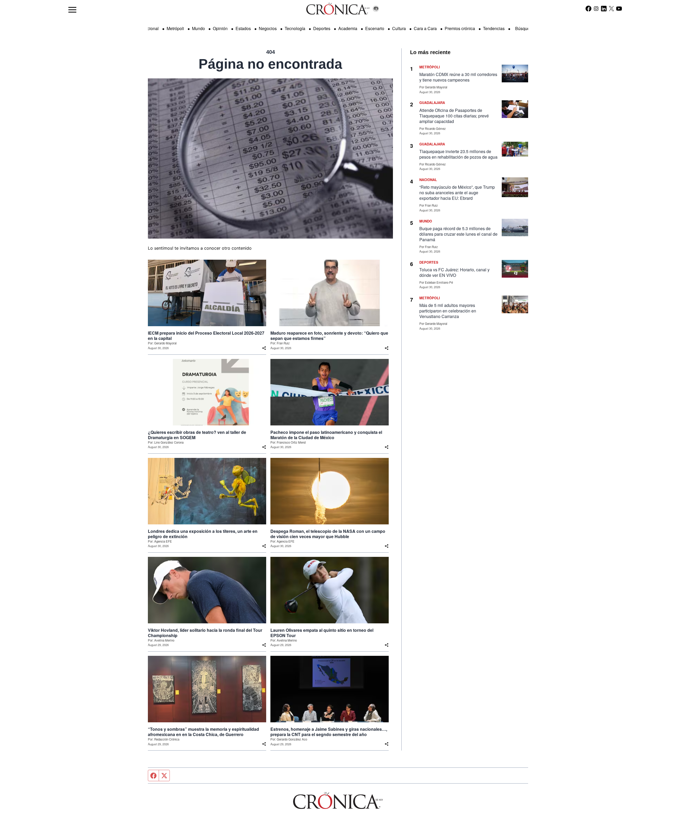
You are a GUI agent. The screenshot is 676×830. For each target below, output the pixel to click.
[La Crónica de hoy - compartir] (264, 348)
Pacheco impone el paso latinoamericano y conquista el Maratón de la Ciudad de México (326, 435)
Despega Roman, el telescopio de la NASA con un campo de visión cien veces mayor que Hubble (327, 534)
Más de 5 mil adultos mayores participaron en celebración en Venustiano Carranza (447, 310)
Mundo (198, 28)
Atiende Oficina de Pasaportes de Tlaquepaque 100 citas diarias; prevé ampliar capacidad (454, 115)
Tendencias (494, 28)
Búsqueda (524, 28)
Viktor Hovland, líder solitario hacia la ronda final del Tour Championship (205, 633)
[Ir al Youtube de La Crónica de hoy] (619, 8)
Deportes (321, 28)
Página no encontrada (270, 64)
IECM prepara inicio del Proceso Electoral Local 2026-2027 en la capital (206, 335)
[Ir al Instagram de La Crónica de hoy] (596, 8)
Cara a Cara (425, 28)
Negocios (268, 28)
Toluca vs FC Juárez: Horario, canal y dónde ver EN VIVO (454, 272)
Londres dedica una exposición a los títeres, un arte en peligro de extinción (202, 534)
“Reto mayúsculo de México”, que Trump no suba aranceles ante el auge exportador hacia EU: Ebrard (457, 192)
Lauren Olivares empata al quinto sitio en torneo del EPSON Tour (321, 633)
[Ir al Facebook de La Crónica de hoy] (588, 8)
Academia (347, 28)
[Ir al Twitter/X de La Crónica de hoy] (611, 8)
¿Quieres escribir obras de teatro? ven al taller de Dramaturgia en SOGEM (197, 435)
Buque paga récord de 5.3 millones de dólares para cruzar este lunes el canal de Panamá (458, 234)
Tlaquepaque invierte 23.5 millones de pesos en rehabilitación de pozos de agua (458, 154)
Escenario (374, 28)
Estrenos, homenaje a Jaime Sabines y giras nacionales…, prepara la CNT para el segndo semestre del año (328, 732)
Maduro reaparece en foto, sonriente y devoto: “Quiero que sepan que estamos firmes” (329, 335)
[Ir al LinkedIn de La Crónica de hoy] (603, 8)
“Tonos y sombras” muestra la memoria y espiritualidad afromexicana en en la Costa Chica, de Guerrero (203, 732)
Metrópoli (175, 28)
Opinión (220, 28)
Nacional (150, 28)
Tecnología (295, 28)
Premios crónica (460, 28)
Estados (243, 28)
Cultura (399, 28)
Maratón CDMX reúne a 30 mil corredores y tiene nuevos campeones (458, 77)
